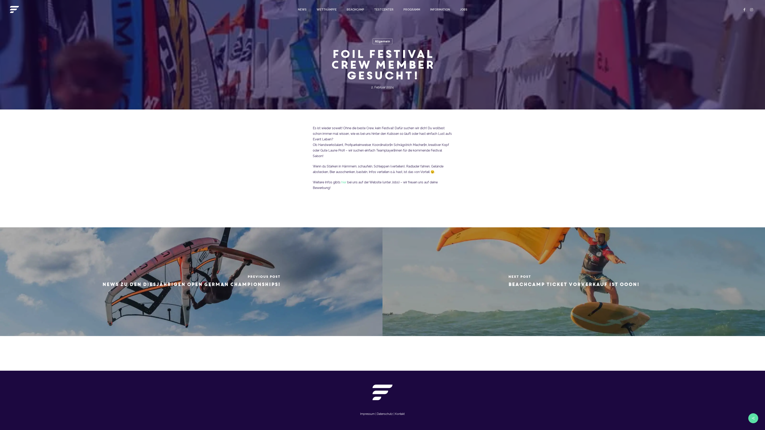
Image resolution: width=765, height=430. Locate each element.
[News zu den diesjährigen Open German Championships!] (191, 281)
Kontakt (400, 413)
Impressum (367, 413)
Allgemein (382, 41)
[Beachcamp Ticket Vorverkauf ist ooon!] (573, 281)
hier (343, 182)
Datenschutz (385, 413)
